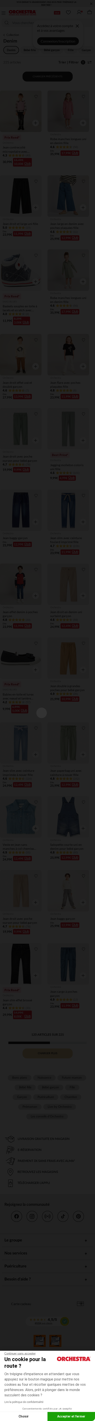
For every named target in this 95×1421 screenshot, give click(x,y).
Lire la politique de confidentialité (23, 1402)
